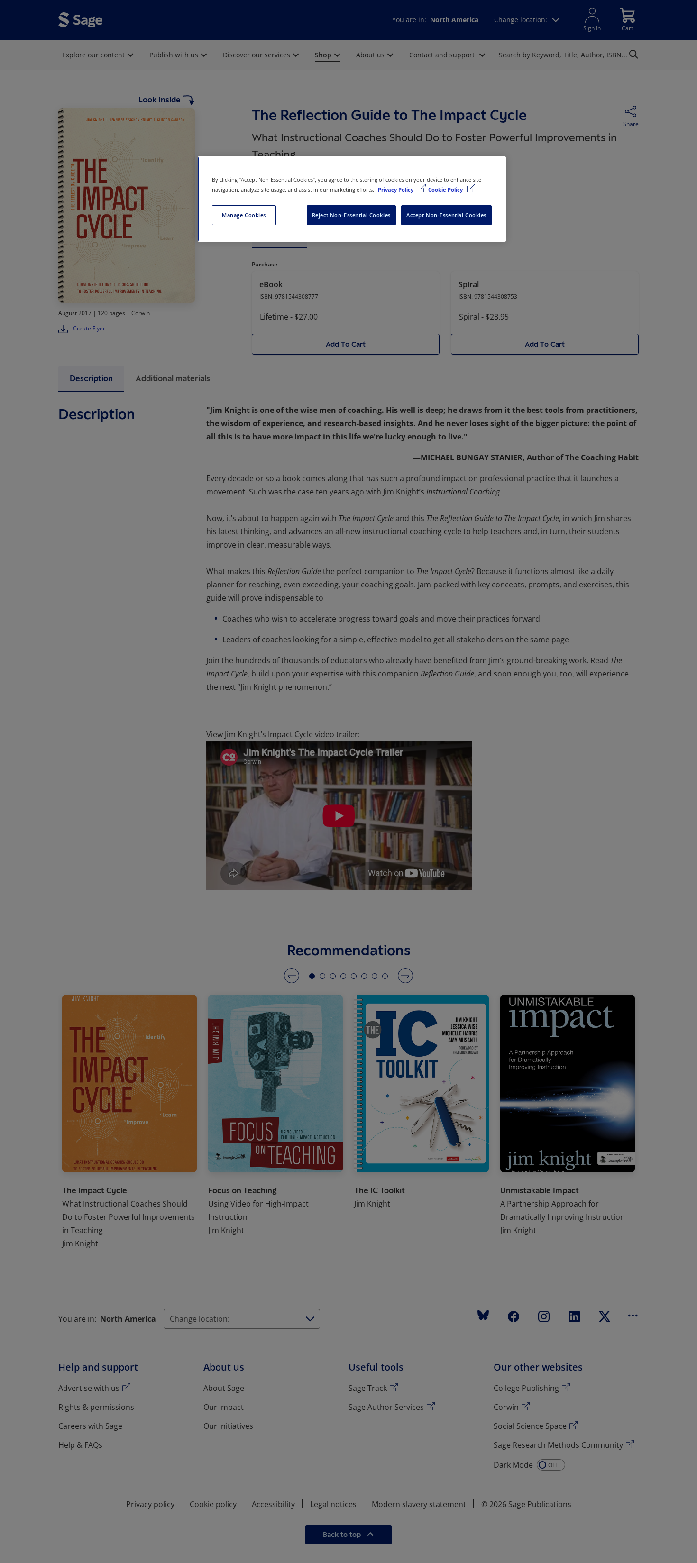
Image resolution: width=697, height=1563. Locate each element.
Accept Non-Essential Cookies (446, 215)
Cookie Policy (446, 189)
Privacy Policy (396, 189)
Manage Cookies (244, 215)
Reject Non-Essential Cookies (351, 215)
